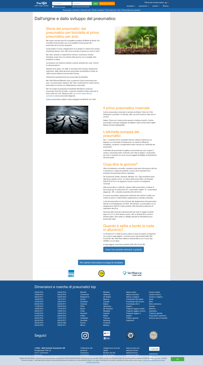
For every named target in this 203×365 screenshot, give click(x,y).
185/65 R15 (39, 299)
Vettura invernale (132, 294)
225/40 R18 (39, 318)
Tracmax (106, 318)
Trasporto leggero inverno (135, 311)
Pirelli (82, 306)
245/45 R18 (61, 294)
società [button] (155, 6)
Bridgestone (84, 297)
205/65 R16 (61, 297)
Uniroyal (106, 301)
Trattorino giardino (156, 313)
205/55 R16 (39, 292)
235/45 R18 (39, 325)
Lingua (153, 349)
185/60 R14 (61, 313)
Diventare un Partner (107, 3)
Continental (84, 294)
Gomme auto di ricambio (158, 318)
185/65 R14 (61, 311)
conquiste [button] (130, 6)
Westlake (106, 311)
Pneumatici (67, 10)
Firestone (106, 322)
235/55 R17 (61, 320)
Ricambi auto (86, 10)
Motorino (152, 308)
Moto (151, 301)
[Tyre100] (41, 4)
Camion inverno (155, 294)
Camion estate (154, 292)
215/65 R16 (39, 313)
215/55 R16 (39, 301)
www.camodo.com (133, 348)
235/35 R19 (39, 322)
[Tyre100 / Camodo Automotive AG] (153, 335)
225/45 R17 (39, 297)
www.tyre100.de (132, 350)
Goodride (83, 320)
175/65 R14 (39, 306)
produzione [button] (143, 6)
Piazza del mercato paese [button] (154, 2)
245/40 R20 (61, 322)
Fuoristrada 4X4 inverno (135, 301)
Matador (106, 325)
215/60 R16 (39, 315)
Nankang (106, 320)
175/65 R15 (61, 308)
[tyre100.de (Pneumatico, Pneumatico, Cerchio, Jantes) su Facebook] (106, 335)
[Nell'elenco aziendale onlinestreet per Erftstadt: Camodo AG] (130, 335)
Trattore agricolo (132, 318)
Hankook (83, 304)
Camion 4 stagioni (155, 297)
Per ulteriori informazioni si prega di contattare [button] (101, 262)
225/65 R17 (61, 325)
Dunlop (83, 299)
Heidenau (106, 294)
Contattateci (84, 355)
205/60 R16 (39, 304)
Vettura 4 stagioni (132, 297)
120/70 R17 (61, 299)
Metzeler (106, 292)
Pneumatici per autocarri (131, 10)
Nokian (105, 304)
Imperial (106, 313)
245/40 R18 (61, 292)
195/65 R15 (39, 294)
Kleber (105, 315)
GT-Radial (107, 297)
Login (95, 3)
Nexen (82, 308)
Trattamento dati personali (86, 349)
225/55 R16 (61, 306)
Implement (130, 320)
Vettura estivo (131, 292)
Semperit (83, 313)
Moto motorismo (155, 304)
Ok (177, 359)
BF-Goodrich (108, 308)
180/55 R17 (61, 301)
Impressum (84, 352)
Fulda (82, 311)
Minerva (106, 299)
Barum (82, 325)
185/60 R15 (39, 308)
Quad (151, 299)
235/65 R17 (61, 304)
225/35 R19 (39, 320)
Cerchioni (76, 10)
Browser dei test (109, 352)
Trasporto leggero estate (135, 308)
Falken (82, 315)
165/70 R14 (61, 318)
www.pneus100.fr (132, 355)
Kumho (83, 322)
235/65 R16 (61, 315)
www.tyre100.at (132, 352)
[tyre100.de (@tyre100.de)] (84, 334)
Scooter (152, 306)
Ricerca (165, 6)
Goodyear (84, 301)
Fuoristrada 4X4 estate (134, 299)
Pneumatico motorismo (157, 315)
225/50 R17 (39, 311)
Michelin (83, 292)
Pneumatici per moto (113, 10)
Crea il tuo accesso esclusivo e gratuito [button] (123, 249)
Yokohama (107, 306)
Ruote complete (98, 10)
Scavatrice (153, 311)
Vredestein (84, 318)
